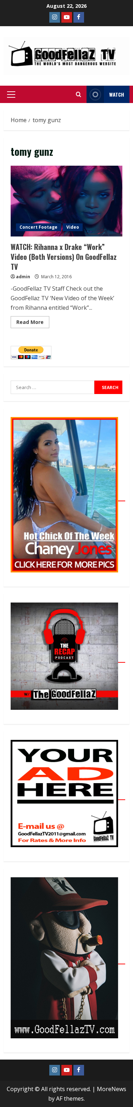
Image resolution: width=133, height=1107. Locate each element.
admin (23, 277)
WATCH (116, 94)
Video (72, 227)
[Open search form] (78, 94)
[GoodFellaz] (68, 960)
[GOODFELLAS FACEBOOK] (78, 17)
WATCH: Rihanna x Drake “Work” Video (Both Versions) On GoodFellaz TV (66, 201)
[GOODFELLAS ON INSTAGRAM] (54, 17)
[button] (11, 94)
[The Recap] (68, 658)
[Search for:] (52, 387)
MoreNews (111, 1089)
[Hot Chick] (68, 497)
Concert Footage (38, 227)
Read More (32, 320)
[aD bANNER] (68, 796)
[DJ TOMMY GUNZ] (66, 17)
